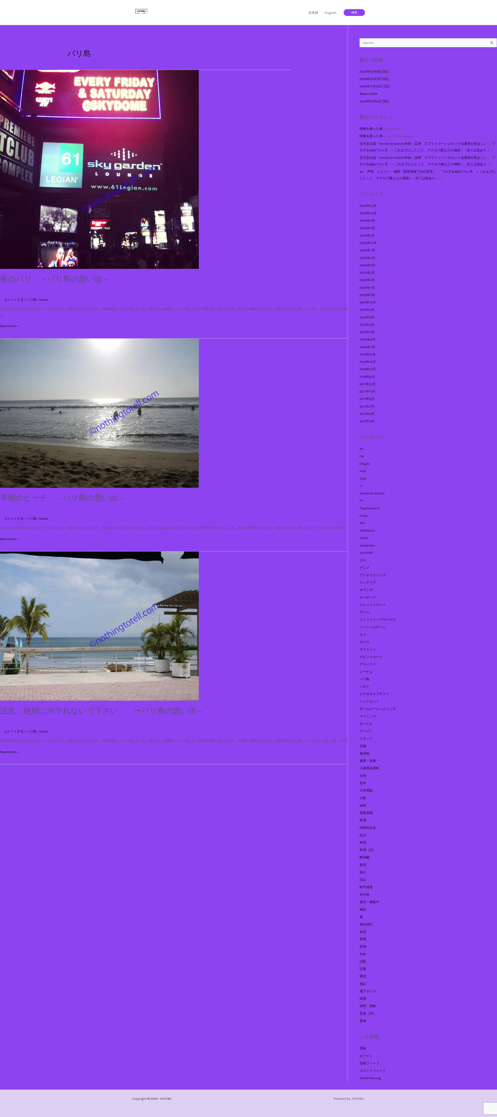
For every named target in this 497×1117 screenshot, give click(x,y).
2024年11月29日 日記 (375, 86)
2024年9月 (367, 220)
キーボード (368, 597)
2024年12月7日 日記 (374, 79)
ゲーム (364, 612)
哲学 (363, 783)
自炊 (363, 954)
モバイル (366, 724)
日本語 (313, 13)
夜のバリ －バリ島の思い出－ (55, 278)
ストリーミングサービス (378, 619)
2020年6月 (367, 339)
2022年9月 (367, 280)
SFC (362, 523)
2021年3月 (367, 325)
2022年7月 (367, 287)
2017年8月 (367, 399)
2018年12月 (368, 369)
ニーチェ (366, 672)
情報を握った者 (371, 129)
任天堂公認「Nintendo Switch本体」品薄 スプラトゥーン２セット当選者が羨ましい (423, 144)
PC (361, 501)
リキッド (366, 738)
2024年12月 (368, 206)
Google (365, 463)
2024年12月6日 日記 (374, 101)
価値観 (364, 753)
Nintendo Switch (372, 493)
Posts (364, 516)
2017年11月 (367, 391)
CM (362, 456)
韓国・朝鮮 (368, 1006)
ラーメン (366, 731)
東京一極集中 (369, 902)
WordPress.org (370, 1078)
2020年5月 (367, 347)
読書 (363, 969)
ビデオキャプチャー (374, 694)
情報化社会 (368, 827)
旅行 (363, 872)
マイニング (368, 716)
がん (363, 560)
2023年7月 (367, 250)
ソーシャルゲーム (373, 627)
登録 (363, 1048)
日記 (363, 880)
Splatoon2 (367, 530)
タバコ (364, 642)
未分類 (364, 895)
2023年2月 (367, 265)
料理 (363, 842)
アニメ (364, 568)
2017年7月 (367, 406)
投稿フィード (369, 1063)
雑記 (363, 984)
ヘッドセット (369, 701)
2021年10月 (368, 302)
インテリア (368, 582)
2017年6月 (367, 414)
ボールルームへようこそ (378, 709)
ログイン (366, 1056)
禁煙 (363, 939)
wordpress (367, 545)
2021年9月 (367, 310)
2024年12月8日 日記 (374, 71)
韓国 (363, 998)
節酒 (363, 946)
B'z (362, 449)
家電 (363, 820)
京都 (363, 746)
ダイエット (368, 649)
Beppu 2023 (368, 94)
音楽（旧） (368, 1013)
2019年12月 (368, 354)
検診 (363, 909)
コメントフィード (373, 1071)
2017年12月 (368, 384)
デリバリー (368, 664)
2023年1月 (367, 272)
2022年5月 (367, 295)
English (330, 13)
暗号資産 (366, 887)
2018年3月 (367, 377)
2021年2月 (367, 332)
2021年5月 (367, 317)
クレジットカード (373, 605)
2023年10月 (368, 243)
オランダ (366, 590)
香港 (363, 1021)
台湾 (363, 776)
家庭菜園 (366, 813)
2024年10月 (368, 213)
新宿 (363, 865)
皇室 (363, 932)
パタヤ (364, 686)
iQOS (363, 478)
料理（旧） (368, 850)
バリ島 (31, 299)
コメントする (14, 299)
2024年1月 (367, 235)
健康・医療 (368, 761)
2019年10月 (368, 362)
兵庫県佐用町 (369, 768)
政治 (363, 835)
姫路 (363, 805)
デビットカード (371, 657)
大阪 (363, 798)
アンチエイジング (373, 575)
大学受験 (366, 790)
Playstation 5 (369, 508)
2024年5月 (367, 228)
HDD (363, 471)
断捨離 (364, 857)
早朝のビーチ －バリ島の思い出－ (63, 497)
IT (361, 486)
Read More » (9, 326)
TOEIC (364, 538)
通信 (363, 976)
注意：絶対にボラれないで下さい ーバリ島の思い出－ (102, 710)
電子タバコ (368, 991)
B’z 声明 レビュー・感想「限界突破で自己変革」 (398, 171)
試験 (363, 961)
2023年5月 (367, 258)
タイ (363, 634)
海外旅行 (366, 924)
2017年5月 (367, 421)
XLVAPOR (366, 553)
